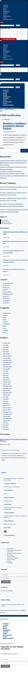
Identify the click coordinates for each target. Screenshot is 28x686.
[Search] (0, 23)
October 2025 (6, 364)
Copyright (10, 562)
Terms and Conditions (13, 558)
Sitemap (9, 561)
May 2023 (6, 427)
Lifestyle (5, 13)
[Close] (0, 27)
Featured (5, 5)
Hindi (5, 289)
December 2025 (7, 360)
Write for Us (10, 548)
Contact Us (21, 34)
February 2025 (7, 382)
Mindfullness (8, 294)
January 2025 (6, 384)
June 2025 (6, 373)
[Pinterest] (3, 37)
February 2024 (7, 407)
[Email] (6, 37)
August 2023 (6, 420)
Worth (5, 8)
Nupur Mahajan (9, 521)
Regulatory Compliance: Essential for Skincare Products (14, 125)
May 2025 (6, 375)
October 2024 (6, 390)
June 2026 (6, 347)
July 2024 (5, 397)
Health (5, 10)
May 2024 (6, 401)
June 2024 (6, 399)
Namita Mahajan (9, 512)
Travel (5, 14)
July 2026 (5, 345)
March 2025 (6, 379)
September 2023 (7, 418)
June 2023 (6, 425)
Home (19, 31)
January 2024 (6, 410)
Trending (5, 6)
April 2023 (6, 429)
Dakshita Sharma (9, 497)
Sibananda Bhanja (9, 535)
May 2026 (6, 349)
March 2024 (6, 405)
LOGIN (1, 22)
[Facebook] (0, 37)
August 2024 (6, 394)
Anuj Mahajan (6, 131)
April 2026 (6, 351)
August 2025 (6, 369)
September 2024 (7, 392)
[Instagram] (2, 37)
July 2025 (5, 371)
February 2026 (7, 356)
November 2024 (7, 388)
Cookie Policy (11, 556)
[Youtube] (5, 37)
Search (17, 25)
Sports (5, 17)
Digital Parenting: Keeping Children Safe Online (13, 160)
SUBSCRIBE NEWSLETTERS (8, 39)
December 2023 (7, 412)
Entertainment (7, 16)
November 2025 (7, 362)
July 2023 (5, 422)
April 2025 (6, 377)
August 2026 (6, 343)
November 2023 (7, 414)
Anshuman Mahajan (10, 483)
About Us (20, 33)
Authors (3, 472)
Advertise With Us (8, 19)
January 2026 (6, 358)
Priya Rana (7, 527)
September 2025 (7, 366)
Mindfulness (6, 11)
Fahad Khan (7, 504)
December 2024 (7, 386)
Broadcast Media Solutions (14, 553)
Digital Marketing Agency (14, 550)
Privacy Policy (11, 559)
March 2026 (6, 353)
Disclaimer (10, 555)
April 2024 (6, 403)
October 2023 (6, 416)
